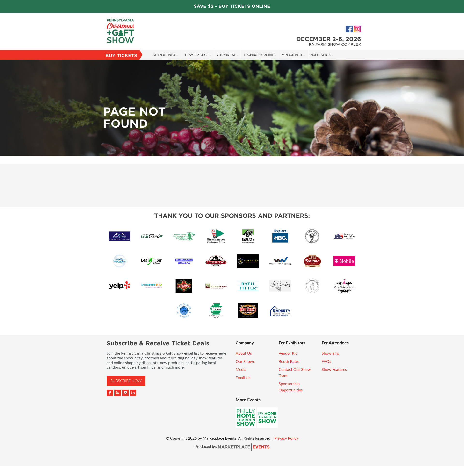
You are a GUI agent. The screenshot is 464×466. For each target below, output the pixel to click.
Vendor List (226, 55)
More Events (320, 55)
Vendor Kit (288, 353)
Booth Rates (289, 362)
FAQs (326, 362)
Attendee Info (163, 55)
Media (241, 369)
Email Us (243, 378)
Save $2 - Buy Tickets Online (232, 6)
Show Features (195, 55)
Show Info (330, 353)
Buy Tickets (121, 55)
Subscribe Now (126, 381)
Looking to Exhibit (258, 55)
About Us (244, 353)
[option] (232, 108)
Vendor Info (292, 55)
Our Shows (245, 362)
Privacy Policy (286, 438)
